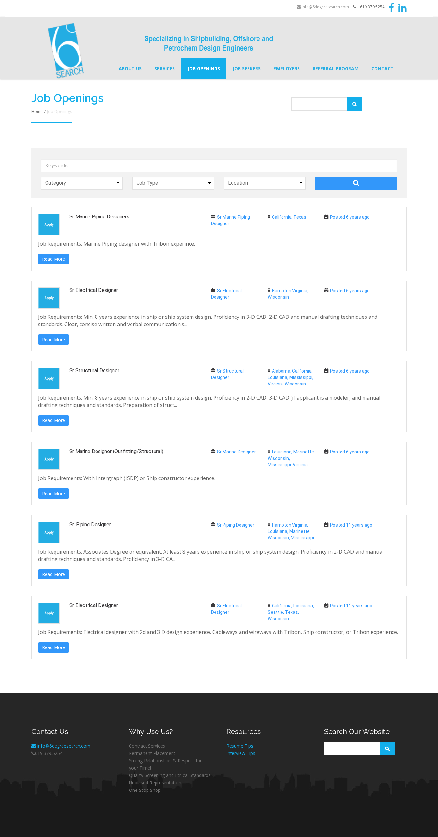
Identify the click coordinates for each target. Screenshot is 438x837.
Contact (382, 68)
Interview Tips (240, 753)
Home (37, 111)
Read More (53, 259)
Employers (287, 68)
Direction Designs (163, 821)
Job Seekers (247, 68)
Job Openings (204, 68)
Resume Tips (239, 746)
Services (165, 68)
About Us (130, 68)
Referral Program (335, 68)
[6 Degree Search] (94, 51)
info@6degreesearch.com (325, 7)
